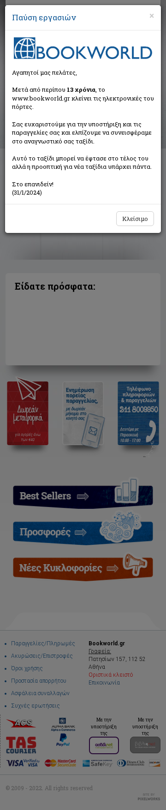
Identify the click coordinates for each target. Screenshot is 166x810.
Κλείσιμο (135, 218)
